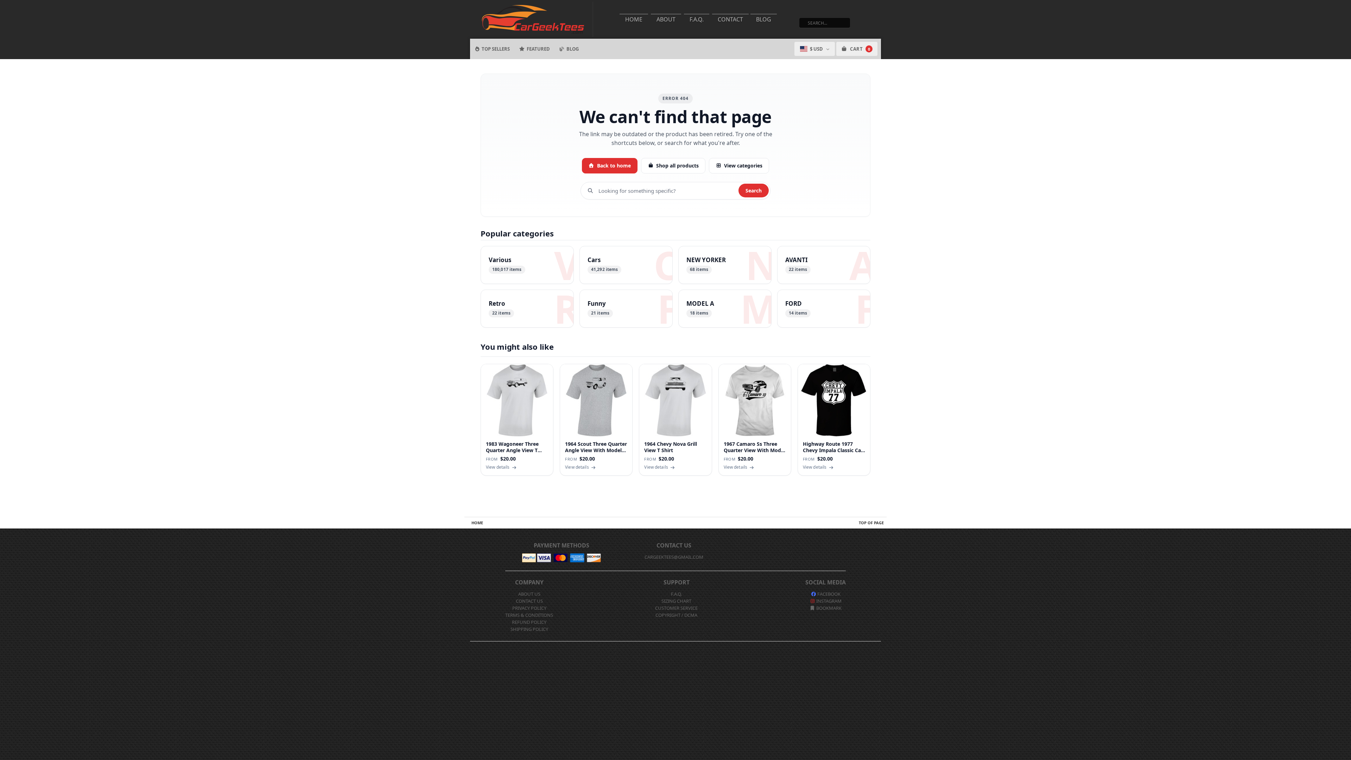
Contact (730, 19)
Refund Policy (529, 622)
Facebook (828, 594)
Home (633, 19)
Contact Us (529, 601)
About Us (529, 594)
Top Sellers (496, 49)
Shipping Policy (529, 629)
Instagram (828, 601)
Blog (763, 19)
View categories (743, 165)
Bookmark (828, 608)
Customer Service (676, 608)
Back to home (614, 165)
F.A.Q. (697, 19)
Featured (538, 49)
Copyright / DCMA (676, 615)
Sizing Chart (676, 601)
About (666, 19)
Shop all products (677, 165)
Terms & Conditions (529, 615)
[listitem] (527, 265)
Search (754, 190)
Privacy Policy (529, 608)
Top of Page (871, 522)
